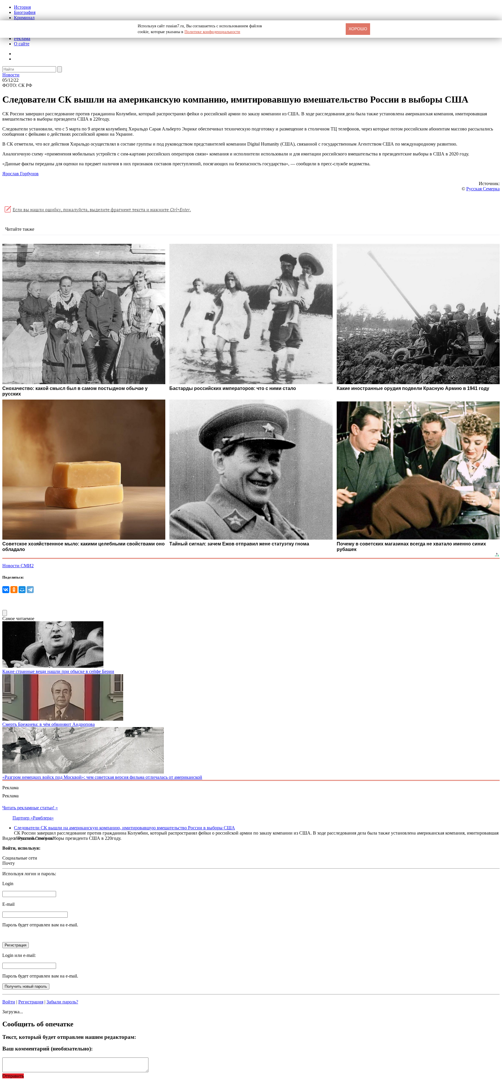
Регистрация (30, 1001)
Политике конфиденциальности (212, 32)
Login (7, 883)
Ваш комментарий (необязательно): (47, 1049)
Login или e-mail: (19, 955)
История (22, 7)
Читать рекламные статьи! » (30, 807)
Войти (8, 1001)
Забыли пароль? (62, 1001)
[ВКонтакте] (5, 589)
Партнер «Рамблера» (33, 817)
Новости (10, 74)
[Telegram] (30, 589)
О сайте (21, 43)
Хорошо (358, 28)
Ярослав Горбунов (20, 173)
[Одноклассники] (13, 589)
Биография (24, 12)
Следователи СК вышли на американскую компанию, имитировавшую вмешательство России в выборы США (124, 827)
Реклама (22, 38)
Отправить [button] (13, 1075)
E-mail (8, 904)
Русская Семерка (483, 188)
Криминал (24, 17)
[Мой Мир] (22, 589)
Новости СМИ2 (18, 565)
